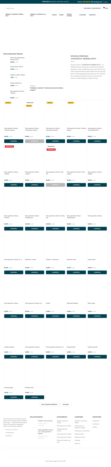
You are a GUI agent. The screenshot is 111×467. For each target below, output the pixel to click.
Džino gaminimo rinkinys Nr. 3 (33, 303)
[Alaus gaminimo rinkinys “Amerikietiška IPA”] (97, 113)
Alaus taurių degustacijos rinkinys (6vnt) (17, 58)
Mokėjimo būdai (79, 434)
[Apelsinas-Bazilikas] (76, 288)
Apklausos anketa (80, 437)
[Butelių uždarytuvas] (6, 85)
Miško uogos (91, 303)
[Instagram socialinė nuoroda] (6, 2)
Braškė (48, 303)
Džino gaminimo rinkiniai (64, 426)
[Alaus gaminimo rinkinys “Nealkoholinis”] (76, 201)
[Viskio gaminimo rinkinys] (97, 201)
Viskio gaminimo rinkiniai (64, 437)
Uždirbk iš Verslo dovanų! (45, 421)
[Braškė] (55, 288)
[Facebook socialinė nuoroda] (4, 2)
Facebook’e (96, 424)
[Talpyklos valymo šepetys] (6, 76)
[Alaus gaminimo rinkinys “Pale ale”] (55, 157)
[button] (92, 2)
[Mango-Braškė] (76, 332)
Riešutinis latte (29, 387)
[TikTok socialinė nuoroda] (8, 2)
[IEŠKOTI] (80, 8)
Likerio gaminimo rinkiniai (64, 434)
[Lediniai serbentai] (13, 332)
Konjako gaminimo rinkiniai (62, 430)
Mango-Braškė (71, 347)
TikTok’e (95, 427)
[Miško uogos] (97, 288)
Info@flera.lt (8, 435)
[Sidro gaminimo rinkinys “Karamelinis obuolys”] (34, 113)
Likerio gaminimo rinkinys (32, 347)
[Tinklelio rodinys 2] (100, 86)
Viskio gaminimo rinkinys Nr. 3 (13, 259)
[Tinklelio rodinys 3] (103, 86)
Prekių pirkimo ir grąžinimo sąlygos (80, 426)
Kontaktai (77, 440)
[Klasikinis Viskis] (76, 245)
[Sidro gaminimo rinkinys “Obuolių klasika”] (76, 113)
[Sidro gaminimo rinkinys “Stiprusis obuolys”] (13, 113)
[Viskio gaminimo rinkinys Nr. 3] (13, 245)
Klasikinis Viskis (71, 259)
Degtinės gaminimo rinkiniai (62, 421)
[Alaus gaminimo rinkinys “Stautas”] (13, 157)
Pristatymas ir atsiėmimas (82, 431)
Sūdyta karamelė (92, 347)
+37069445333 (9, 432)
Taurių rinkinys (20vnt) (16, 66)
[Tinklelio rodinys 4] (106, 86)
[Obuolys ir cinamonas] (55, 245)
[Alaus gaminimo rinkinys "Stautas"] (6, 94)
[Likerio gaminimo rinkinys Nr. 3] (55, 332)
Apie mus (77, 443)
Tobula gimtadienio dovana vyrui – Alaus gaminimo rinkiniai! (45, 431)
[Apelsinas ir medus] (34, 245)
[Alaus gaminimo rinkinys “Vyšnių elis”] (55, 201)
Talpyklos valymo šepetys (17, 75)
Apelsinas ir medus (30, 259)
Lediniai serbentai (9, 347)
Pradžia (32, 86)
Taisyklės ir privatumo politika (81, 421)
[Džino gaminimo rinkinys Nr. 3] (34, 288)
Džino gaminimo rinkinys (11, 303)
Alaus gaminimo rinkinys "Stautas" (17, 92)
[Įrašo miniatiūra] (33, 423)
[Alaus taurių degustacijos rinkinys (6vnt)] (6, 60)
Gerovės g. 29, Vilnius (11, 429)
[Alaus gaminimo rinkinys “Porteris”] (13, 201)
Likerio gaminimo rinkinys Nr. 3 (55, 347)
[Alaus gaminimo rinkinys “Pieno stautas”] (76, 157)
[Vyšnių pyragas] (13, 373)
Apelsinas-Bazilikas (72, 303)
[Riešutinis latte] (34, 373)
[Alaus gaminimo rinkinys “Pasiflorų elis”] (34, 201)
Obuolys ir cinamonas (52, 259)
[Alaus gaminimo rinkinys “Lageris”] (34, 157)
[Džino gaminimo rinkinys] (13, 288)
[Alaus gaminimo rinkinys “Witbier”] (97, 157)
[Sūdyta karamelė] (97, 332)
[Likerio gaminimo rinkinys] (34, 332)
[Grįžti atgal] (2, 30)
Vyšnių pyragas (8, 387)
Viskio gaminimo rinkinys (95, 216)
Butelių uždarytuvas (16, 83)
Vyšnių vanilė (91, 259)
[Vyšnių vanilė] (97, 245)
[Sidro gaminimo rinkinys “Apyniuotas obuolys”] (55, 113)
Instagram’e (96, 421)
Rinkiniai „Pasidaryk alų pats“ (63, 441)
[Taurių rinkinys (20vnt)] (6, 68)
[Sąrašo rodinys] (97, 86)
